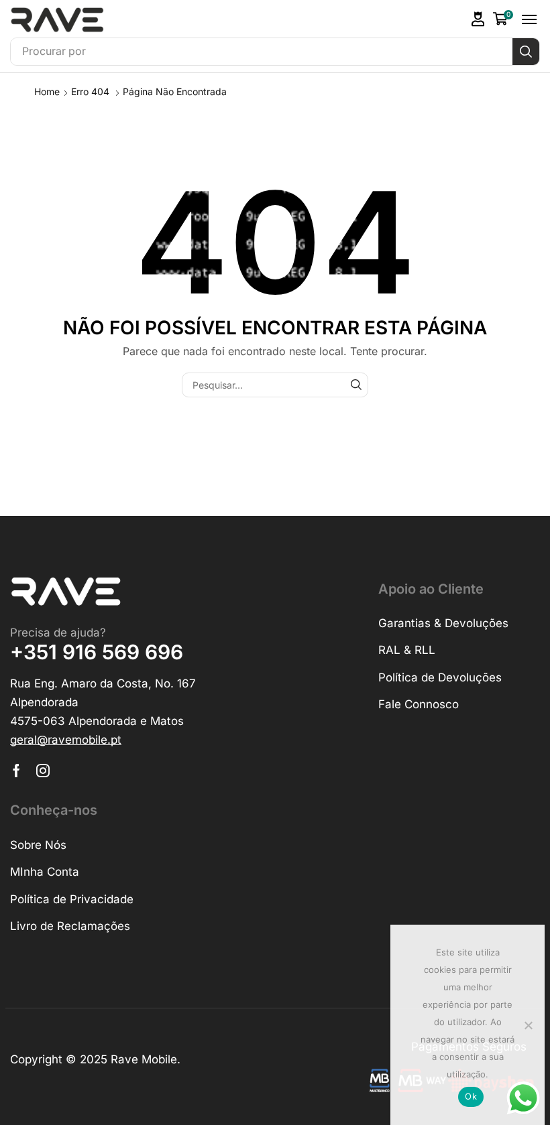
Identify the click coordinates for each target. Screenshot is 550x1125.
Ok (471, 1096)
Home (47, 91)
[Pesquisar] (525, 51)
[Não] (528, 1025)
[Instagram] (43, 770)
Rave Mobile (144, 1059)
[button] (478, 19)
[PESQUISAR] (355, 385)
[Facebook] (16, 770)
